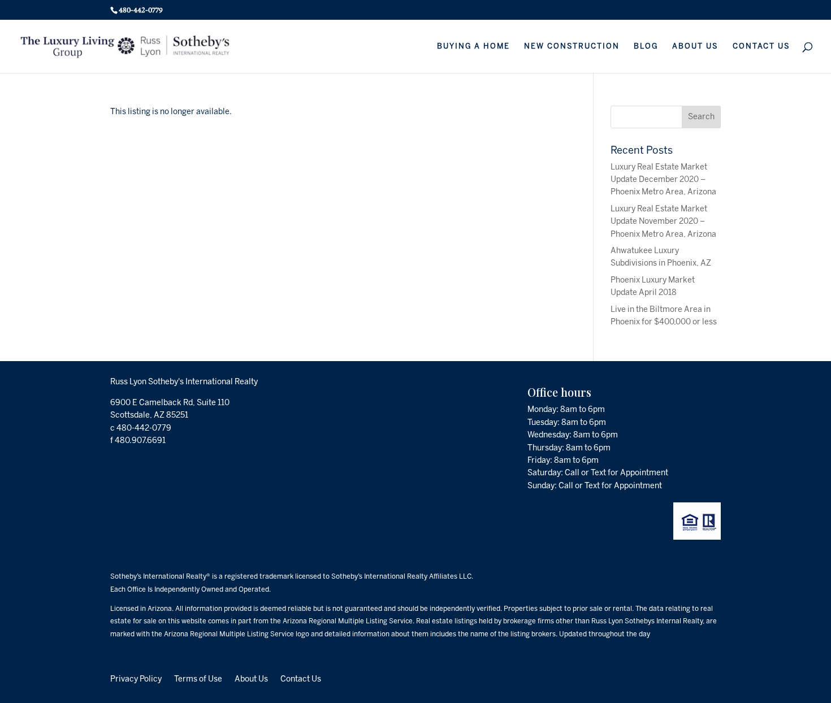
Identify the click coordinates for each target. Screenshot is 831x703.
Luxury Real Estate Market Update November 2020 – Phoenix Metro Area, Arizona (663, 221)
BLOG (646, 46)
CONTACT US (761, 46)
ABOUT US (695, 46)
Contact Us (300, 678)
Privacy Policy (136, 678)
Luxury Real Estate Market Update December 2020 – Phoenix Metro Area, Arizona (663, 179)
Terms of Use (198, 678)
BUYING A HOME (473, 46)
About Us (251, 678)
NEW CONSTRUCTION (572, 46)
